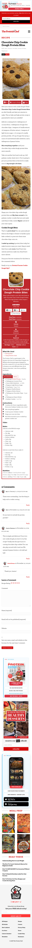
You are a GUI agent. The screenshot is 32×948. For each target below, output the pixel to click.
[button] (16, 21)
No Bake (15, 48)
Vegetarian (4, 51)
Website (4, 628)
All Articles (5, 924)
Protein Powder (22, 48)
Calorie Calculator (6, 933)
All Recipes (5, 921)
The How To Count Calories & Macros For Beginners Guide (14, 865)
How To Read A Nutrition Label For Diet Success (14, 874)
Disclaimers (21, 936)
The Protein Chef (18, 941)
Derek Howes (11, 563)
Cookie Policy (21, 933)
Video (26, 102)
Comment (5, 588)
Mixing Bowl (9, 353)
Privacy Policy (21, 927)
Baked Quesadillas (7, 827)
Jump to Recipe (16, 102)
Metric (15, 376)
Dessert (10, 48)
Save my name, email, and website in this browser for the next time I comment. (14, 641)
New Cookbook (6, 927)
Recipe (6, 37)
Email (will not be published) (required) (14, 619)
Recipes (20, 921)
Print (9, 310)
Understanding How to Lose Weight (13, 861)
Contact (20, 924)
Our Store (4, 930)
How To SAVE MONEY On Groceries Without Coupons (16, 870)
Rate (23, 310)
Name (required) (7, 610)
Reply (28, 505)
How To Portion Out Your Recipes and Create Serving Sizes (13, 879)
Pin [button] (7, 102)
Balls (3, 48)
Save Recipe (16, 313)
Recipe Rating (6, 583)
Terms (19, 930)
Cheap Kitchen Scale (11, 355)
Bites (6, 48)
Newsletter (5, 936)
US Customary (8, 376)
